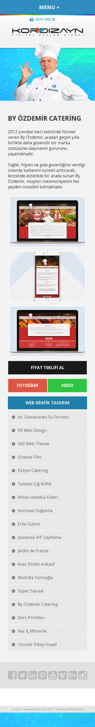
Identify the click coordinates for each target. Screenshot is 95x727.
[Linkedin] (33, 676)
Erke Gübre (29, 524)
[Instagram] (82, 676)
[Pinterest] (43, 676)
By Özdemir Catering (38, 604)
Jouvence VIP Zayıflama (39, 537)
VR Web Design (32, 430)
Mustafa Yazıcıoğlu (35, 577)
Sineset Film (29, 457)
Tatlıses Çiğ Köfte (34, 484)
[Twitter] (23, 676)
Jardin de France (33, 551)
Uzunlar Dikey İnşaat (37, 644)
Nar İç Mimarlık (32, 631)
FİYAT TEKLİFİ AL (47, 367)
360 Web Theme (33, 444)
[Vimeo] (63, 676)
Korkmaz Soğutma (35, 510)
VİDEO (67, 385)
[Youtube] (53, 676)
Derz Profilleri (31, 617)
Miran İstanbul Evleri (38, 497)
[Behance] (73, 676)
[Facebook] (13, 676)
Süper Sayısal (30, 591)
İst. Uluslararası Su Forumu (43, 417)
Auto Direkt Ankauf (36, 564)
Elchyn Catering (33, 470)
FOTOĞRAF (28, 385)
